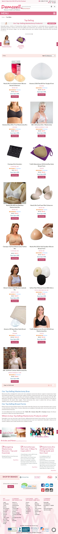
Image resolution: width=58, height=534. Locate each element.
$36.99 (16, 376)
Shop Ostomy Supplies (38, 509)
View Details (15, 96)
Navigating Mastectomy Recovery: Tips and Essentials (9, 450)
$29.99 (16, 131)
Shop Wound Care (38, 506)
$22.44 (43, 294)
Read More (15, 460)
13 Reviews (18, 168)
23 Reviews (45, 88)
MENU (5, 13)
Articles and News (14, 441)
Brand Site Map (15, 513)
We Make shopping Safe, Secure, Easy (29, 525)
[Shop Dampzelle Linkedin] (51, 485)
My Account (53, 1)
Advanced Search (26, 8)
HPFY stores (37, 499)
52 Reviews (18, 374)
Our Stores (15, 510)
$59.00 (43, 337)
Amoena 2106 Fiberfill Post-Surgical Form (41, 83)
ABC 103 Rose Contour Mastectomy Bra (15, 370)
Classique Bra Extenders (15, 164)
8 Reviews (45, 335)
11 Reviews (18, 294)
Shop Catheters (37, 513)
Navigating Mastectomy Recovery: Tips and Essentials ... (10, 457)
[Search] (54, 6)
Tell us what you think (6, 518)
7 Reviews (45, 209)
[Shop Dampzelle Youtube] (47, 490)
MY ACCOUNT (6, 499)
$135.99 (17, 337)
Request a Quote (28, 512)
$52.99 (16, 91)
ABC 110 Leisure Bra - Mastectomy (41, 125)
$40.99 (16, 296)
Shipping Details (28, 506)
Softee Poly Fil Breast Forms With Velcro (42, 288)
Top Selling (29, 20)
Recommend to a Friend (6, 509)
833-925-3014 (47, 510)
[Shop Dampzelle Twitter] (47, 485)
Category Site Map (16, 514)
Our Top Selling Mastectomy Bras (16, 391)
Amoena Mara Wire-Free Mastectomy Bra (14, 125)
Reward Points (5, 515)
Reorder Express (5, 512)
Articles (14, 511)
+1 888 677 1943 (44, 1)
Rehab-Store (38, 511)
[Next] (53, 385)
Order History (4, 506)
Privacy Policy (27, 503)
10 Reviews (45, 292)
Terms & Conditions (28, 509)
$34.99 (43, 131)
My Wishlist (6, 504)
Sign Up (11, 486)
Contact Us (15, 504)
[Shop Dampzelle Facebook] (42, 485)
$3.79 (16, 170)
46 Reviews (45, 129)
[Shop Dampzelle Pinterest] (42, 490)
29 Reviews (45, 252)
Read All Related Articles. (21, 440)
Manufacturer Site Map (16, 518)
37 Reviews (18, 89)
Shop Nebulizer (37, 503)
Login (54, 2)
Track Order (6, 520)
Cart (50, 2)
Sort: (44, 55)
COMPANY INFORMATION (17, 499)
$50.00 (43, 172)
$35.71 (16, 253)
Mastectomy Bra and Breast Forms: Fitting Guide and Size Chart (47, 450)
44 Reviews (18, 129)
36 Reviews (45, 170)
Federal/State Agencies (15, 506)
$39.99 (43, 211)
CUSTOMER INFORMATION (29, 499)
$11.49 (43, 89)
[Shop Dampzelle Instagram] (51, 490)
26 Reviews (18, 335)
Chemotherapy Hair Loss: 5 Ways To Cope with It (29, 449)
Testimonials (15, 508)
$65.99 (43, 254)
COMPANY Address (47, 499)
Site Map (14, 520)
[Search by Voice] (51, 6)
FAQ (13, 516)
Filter (4, 55)
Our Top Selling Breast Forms (14, 404)
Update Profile (5, 522)
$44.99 (16, 213)
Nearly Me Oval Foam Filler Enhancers (41, 205)
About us (14, 502)
